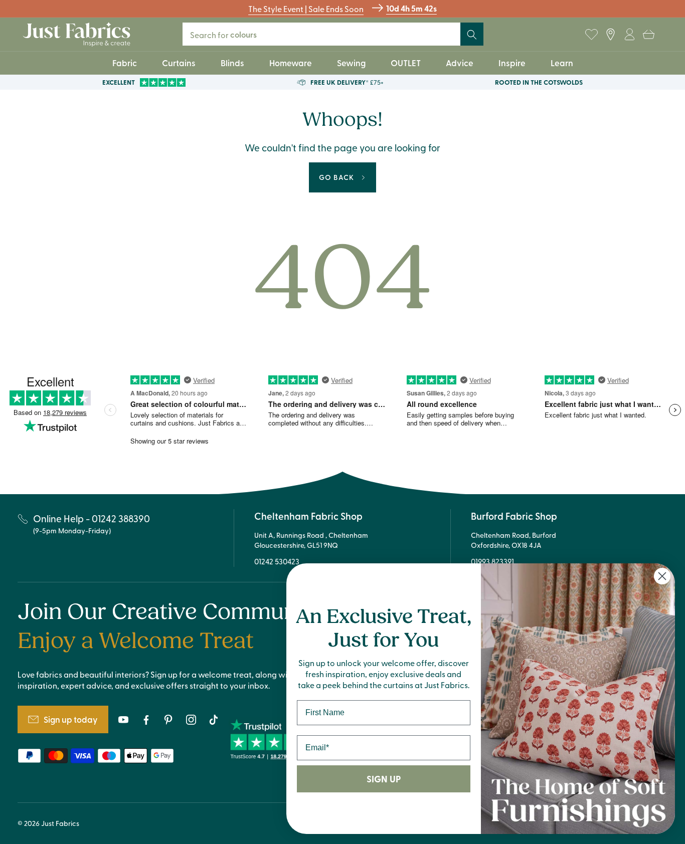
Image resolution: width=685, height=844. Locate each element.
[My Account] (629, 34)
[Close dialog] (662, 576)
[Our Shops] (610, 34)
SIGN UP (384, 778)
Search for (230, 34)
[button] (648, 34)
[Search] (471, 34)
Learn (562, 63)
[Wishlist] (591, 34)
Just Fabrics (60, 823)
